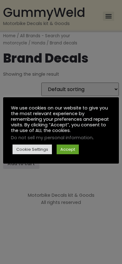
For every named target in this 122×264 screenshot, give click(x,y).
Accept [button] (67, 149)
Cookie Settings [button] (32, 149)
